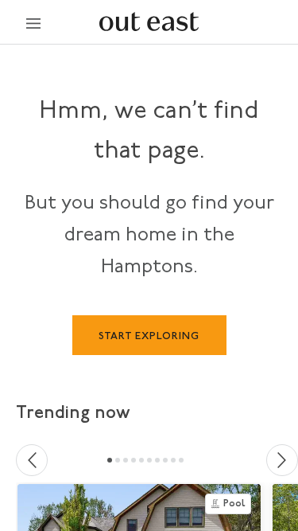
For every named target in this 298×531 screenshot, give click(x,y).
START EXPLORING (149, 336)
